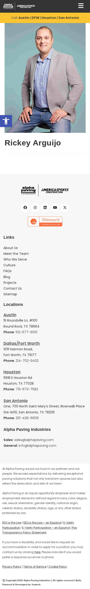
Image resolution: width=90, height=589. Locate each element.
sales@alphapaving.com (34, 440)
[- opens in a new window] (45, 222)
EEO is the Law (11, 523)
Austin (23, 17)
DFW (35, 17)
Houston (49, 17)
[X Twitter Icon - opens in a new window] (64, 207)
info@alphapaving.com (37, 445)
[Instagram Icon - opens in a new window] (35, 207)
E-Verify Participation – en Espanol (46, 528)
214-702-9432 (27, 360)
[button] (6, 121)
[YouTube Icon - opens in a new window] (55, 207)
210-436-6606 (27, 418)
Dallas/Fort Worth (21, 343)
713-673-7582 (27, 389)
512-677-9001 (26, 332)
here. (37, 552)
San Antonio (68, 17)
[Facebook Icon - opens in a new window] (25, 207)
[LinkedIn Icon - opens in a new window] (45, 207)
